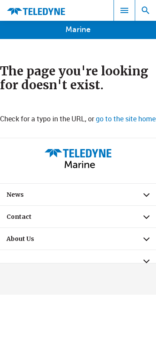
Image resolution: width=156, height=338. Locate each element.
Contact (81, 219)
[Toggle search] (145, 10)
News (81, 197)
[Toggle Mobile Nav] (124, 10)
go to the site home (126, 119)
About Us (81, 241)
